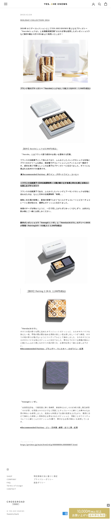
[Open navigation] (5, 4)
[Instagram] (8, 469)
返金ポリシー (40, 482)
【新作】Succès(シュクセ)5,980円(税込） (40, 148)
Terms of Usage (15, 485)
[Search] (99, 4)
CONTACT (11, 489)
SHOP (9, 476)
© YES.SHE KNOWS (15, 511)
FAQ (9, 482)
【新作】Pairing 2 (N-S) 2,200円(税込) (46, 291)
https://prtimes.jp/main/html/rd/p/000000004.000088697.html (49, 444)
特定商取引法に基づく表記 (46, 476)
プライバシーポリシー (44, 479)
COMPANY (11, 479)
